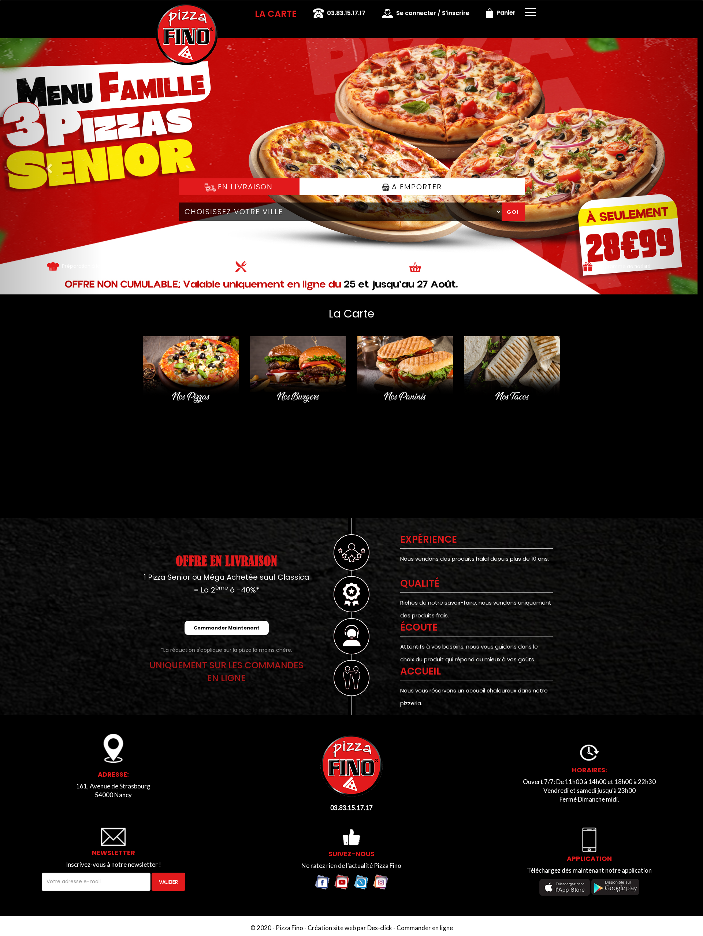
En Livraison (244, 187)
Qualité (419, 583)
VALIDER (168, 881)
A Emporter (415, 187)
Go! (513, 212)
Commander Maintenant (227, 627)
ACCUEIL (420, 671)
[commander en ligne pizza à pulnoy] (351, 765)
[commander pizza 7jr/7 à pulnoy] (186, 10)
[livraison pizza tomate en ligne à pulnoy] (53, 266)
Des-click (379, 928)
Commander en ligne (425, 928)
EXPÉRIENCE (428, 539)
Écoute (419, 627)
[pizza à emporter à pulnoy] (415, 266)
